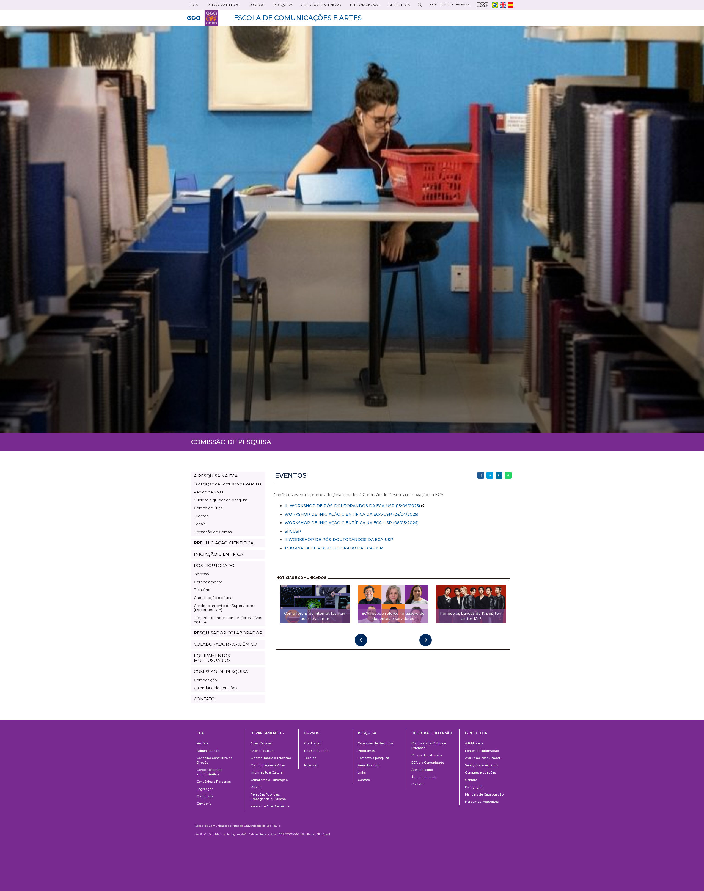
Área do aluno (368, 765)
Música (256, 787)
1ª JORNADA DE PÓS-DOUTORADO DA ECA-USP (334, 548)
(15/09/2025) (407, 505)
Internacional (363, 5)
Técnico (310, 758)
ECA (192, 5)
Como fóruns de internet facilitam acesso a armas (315, 616)
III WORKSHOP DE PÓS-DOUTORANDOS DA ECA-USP (340, 505)
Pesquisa (281, 5)
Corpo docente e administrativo (209, 772)
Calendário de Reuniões (215, 688)
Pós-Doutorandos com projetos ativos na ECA (228, 619)
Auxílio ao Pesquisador (482, 758)
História (202, 743)
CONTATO (204, 699)
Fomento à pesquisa (373, 758)
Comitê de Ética (208, 508)
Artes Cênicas (261, 743)
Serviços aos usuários (481, 765)
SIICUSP (293, 531)
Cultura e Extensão (319, 5)
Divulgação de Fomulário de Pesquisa (228, 484)
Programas (366, 751)
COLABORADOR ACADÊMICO (225, 644)
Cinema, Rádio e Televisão (271, 758)
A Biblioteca (474, 743)
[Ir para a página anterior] (361, 640)
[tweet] (489, 475)
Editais (199, 524)
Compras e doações (480, 772)
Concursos (205, 796)
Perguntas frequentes (482, 802)
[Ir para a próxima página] (425, 640)
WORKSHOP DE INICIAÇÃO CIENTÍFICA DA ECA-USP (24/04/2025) (351, 514)
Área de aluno (422, 770)
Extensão (311, 765)
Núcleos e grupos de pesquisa (221, 500)
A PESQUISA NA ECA (216, 476)
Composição (205, 680)
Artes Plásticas (262, 751)
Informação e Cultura (267, 772)
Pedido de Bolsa (209, 492)
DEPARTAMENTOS (221, 5)
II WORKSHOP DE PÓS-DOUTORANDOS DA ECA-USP (339, 539)
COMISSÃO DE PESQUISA (221, 671)
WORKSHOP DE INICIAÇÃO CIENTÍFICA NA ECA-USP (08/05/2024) (352, 522)
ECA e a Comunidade (427, 763)
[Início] (202, 18)
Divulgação (473, 787)
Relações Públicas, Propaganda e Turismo (268, 797)
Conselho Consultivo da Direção (215, 760)
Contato (364, 780)
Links (362, 772)
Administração (208, 751)
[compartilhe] (480, 475)
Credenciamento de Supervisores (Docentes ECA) (224, 607)
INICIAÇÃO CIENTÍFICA (218, 554)
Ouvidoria (204, 803)
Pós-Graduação (316, 751)
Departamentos (267, 733)
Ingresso (201, 574)
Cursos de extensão (426, 755)
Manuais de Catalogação (484, 794)
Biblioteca (397, 5)
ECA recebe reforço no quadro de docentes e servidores (393, 616)
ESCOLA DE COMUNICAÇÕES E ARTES (298, 18)
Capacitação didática (213, 597)
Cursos (255, 5)
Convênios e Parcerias (214, 781)
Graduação (312, 743)
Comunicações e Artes (268, 765)
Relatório (202, 589)
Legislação (205, 789)
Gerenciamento (208, 582)
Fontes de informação (482, 751)
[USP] (482, 4)
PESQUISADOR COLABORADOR (228, 633)
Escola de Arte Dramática (270, 806)
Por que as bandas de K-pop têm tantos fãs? (471, 616)
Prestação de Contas (213, 532)
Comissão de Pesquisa (375, 743)
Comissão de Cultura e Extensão (428, 745)
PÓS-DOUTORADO (214, 565)
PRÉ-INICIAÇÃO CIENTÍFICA (224, 543)
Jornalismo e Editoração (269, 780)
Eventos (201, 516)
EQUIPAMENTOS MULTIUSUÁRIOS (212, 658)
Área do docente (424, 777)
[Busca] (419, 5)
